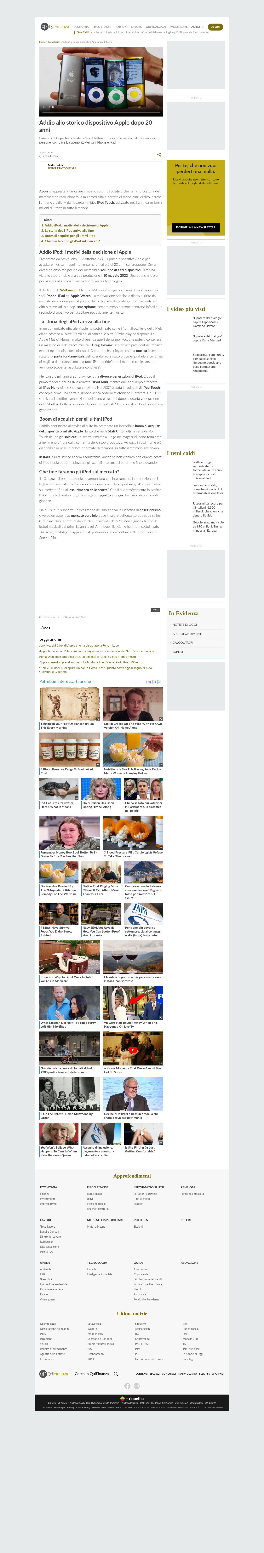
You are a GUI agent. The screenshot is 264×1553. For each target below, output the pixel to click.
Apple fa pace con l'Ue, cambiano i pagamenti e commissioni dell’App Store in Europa (96, 651)
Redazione (189, 1262)
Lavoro (136, 27)
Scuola (44, 1344)
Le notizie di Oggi (193, 1354)
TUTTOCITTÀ (147, 1403)
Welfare (92, 1329)
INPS (43, 1334)
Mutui (137, 1289)
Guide (138, 1262)
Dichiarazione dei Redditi (148, 1279)
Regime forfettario (98, 1209)
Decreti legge (48, 1324)
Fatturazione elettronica (149, 1359)
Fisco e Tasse (102, 27)
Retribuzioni (47, 1242)
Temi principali (191, 1349)
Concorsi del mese (152, 32)
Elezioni (138, 1226)
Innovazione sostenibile (53, 1284)
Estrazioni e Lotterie (145, 1194)
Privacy (70, 1407)
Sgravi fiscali (95, 1324)
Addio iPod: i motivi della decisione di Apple (76, 225)
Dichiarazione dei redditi (54, 1329)
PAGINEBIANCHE (129, 1403)
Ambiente (45, 1269)
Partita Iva (140, 1294)
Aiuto (118, 1407)
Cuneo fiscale (190, 1329)
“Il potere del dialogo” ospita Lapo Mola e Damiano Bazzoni (207, 322)
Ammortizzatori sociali (101, 1344)
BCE (137, 1334)
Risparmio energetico (52, 1289)
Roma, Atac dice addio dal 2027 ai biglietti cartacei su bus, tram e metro (87, 656)
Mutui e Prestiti (96, 1226)
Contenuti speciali (148, 1374)
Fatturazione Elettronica (148, 1284)
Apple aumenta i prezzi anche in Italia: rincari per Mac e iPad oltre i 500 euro (90, 662)
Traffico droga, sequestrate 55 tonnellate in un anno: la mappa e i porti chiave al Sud (207, 470)
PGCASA (114, 1403)
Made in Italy (95, 1334)
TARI (185, 1344)
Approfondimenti (187, 633)
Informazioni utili (149, 1187)
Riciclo (44, 1294)
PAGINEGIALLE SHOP (97, 1403)
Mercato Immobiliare (105, 1220)
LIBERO (52, 1403)
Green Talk (46, 1279)
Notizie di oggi (185, 624)
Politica (141, 1220)
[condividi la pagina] (159, 154)
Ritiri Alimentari (143, 1199)
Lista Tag (188, 1359)
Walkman (67, 290)
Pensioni (121, 27)
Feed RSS (204, 1374)
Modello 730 (190, 1339)
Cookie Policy (83, 1407)
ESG (42, 1274)
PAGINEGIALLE (77, 1403)
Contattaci (169, 1374)
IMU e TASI (142, 1344)
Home (42, 42)
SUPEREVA (210, 1403)
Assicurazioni (141, 1269)
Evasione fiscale (96, 1204)
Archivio (218, 1374)
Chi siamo (47, 1407)
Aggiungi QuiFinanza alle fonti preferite (187, 32)
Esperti (178, 651)
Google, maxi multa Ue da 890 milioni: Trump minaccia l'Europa (208, 526)
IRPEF (91, 1359)
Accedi (215, 27)
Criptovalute (141, 1274)
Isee (185, 1324)
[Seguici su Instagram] (137, 1386)
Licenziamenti (96, 1354)
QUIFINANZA (181, 1403)
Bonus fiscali (94, 1194)
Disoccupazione (49, 1247)
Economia (81, 27)
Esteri (186, 1220)
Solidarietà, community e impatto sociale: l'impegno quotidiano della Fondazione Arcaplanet (208, 362)
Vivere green (47, 1299)
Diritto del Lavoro (50, 1237)
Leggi (90, 1199)
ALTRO (195, 27)
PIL (137, 1354)
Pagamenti (46, 1339)
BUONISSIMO (196, 1403)
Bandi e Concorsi (50, 1231)
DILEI (158, 1403)
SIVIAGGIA (167, 1403)
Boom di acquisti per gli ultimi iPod (70, 235)
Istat (137, 1349)
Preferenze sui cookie (103, 1407)
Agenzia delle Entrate (52, 1354)
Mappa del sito (187, 1374)
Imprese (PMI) (48, 1204)
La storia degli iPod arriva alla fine (69, 230)
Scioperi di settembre (127, 32)
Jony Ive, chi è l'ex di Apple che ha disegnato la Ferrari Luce (79, 645)
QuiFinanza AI (156, 27)
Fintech (91, 1269)
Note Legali (59, 1407)
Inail (185, 1334)
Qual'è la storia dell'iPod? (62, 177)
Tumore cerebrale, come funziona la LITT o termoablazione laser (208, 489)
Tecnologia (53, 42)
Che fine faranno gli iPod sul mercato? (72, 241)
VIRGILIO (62, 1403)
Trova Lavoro (47, 1226)
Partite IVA (46, 1252)
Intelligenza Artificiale (99, 1274)
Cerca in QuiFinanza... (93, 1374)
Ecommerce (47, 1359)
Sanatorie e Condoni (100, 1339)
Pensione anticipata (192, 1194)
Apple (46, 627)
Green (45, 1262)
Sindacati (140, 1324)
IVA (90, 1349)
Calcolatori (183, 642)
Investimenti (47, 1199)
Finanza (44, 1194)
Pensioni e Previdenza (146, 1299)
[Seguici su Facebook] (127, 1386)
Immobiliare (179, 27)
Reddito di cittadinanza (53, 1349)
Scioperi (138, 1204)
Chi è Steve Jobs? (95, 177)
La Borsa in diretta (102, 32)
